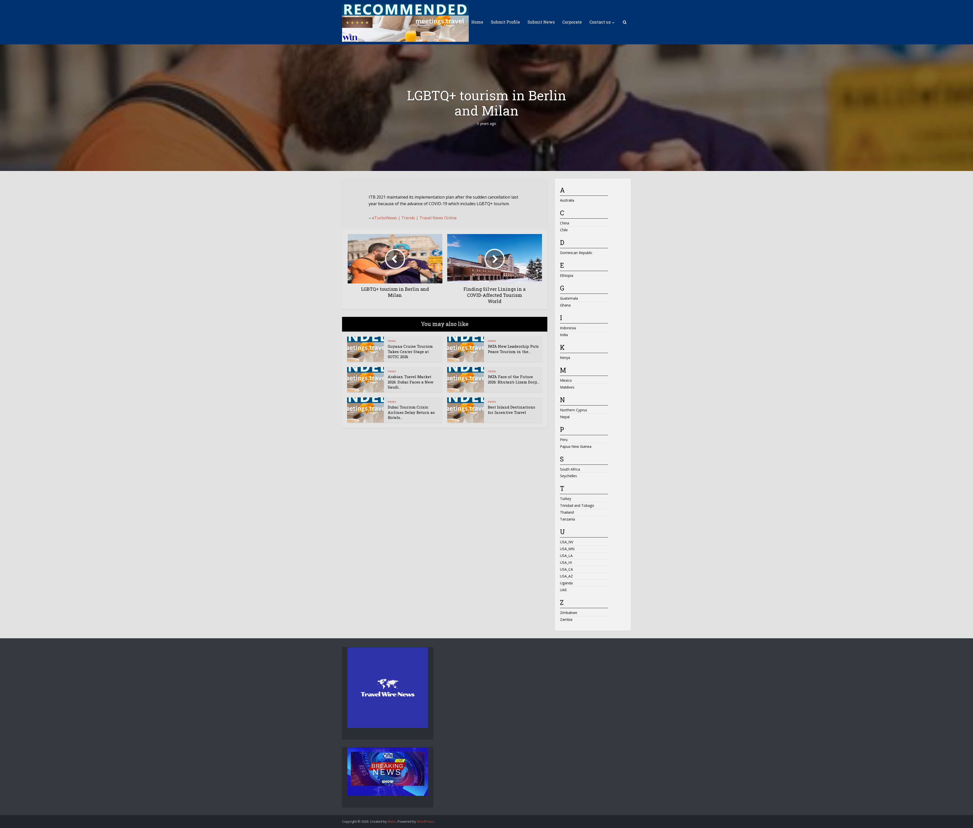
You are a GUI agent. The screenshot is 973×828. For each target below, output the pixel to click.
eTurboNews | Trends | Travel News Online (414, 218)
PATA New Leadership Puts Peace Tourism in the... (513, 349)
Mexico (566, 380)
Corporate (572, 22)
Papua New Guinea (575, 446)
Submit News (541, 22)
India (564, 334)
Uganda (566, 583)
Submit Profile (505, 22)
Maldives (567, 387)
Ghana (565, 305)
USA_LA (566, 555)
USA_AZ (566, 576)
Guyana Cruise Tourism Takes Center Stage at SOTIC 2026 (410, 351)
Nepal (565, 416)
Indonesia (568, 327)
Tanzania (567, 519)
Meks (392, 821)
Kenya (565, 357)
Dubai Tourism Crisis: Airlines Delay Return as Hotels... (411, 412)
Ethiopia (566, 275)
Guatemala (569, 298)
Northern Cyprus (573, 410)
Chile (564, 229)
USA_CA (566, 569)
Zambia (566, 619)
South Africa (570, 469)
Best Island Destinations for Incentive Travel (511, 410)
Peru (564, 439)
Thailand (567, 512)
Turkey (565, 498)
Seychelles (568, 475)
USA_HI (566, 562)
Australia (567, 200)
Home (477, 22)
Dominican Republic (576, 252)
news (392, 340)
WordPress (425, 821)
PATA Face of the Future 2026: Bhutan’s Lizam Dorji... (513, 379)
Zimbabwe (568, 612)
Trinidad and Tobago (577, 505)
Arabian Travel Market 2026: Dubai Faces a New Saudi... (410, 382)
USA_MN (567, 548)
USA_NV (566, 542)
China (564, 223)
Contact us (600, 22)
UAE (563, 589)
